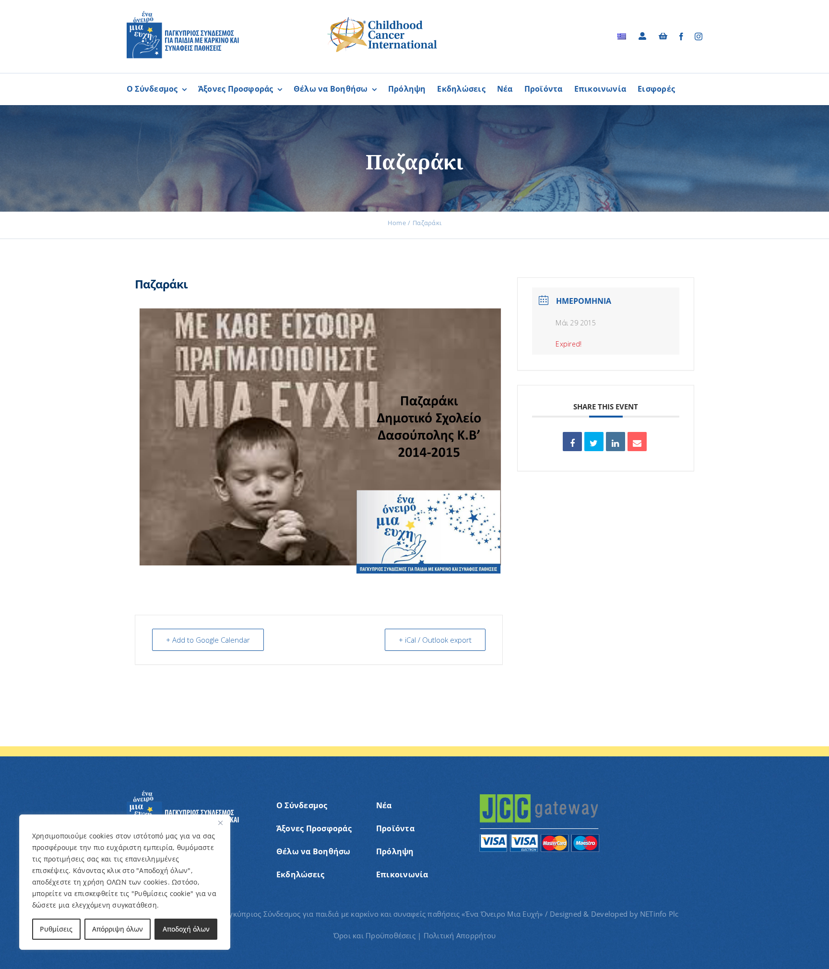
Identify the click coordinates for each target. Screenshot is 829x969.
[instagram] (698, 36)
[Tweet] (594, 441)
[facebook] (681, 36)
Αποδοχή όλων (186, 928)
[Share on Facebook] (572, 441)
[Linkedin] (615, 441)
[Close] (220, 822)
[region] (124, 882)
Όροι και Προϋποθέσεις (374, 935)
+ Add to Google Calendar (208, 640)
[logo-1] (183, 14)
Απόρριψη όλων (117, 928)
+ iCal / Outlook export (435, 640)
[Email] (637, 441)
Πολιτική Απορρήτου (460, 935)
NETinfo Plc (659, 914)
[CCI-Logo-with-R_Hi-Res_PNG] (382, 18)
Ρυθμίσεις (56, 928)
